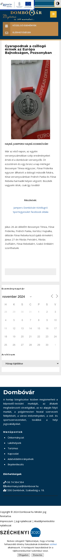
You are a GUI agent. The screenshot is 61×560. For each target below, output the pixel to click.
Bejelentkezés (16, 464)
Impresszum (6, 521)
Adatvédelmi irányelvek (21, 459)
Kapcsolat (13, 453)
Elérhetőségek (22, 32)
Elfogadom (24, 555)
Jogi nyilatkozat (24, 521)
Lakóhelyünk (14, 442)
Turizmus (13, 448)
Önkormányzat (16, 437)
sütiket (53, 544)
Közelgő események (24, 25)
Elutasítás (37, 555)
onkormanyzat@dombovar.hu (22, 486)
